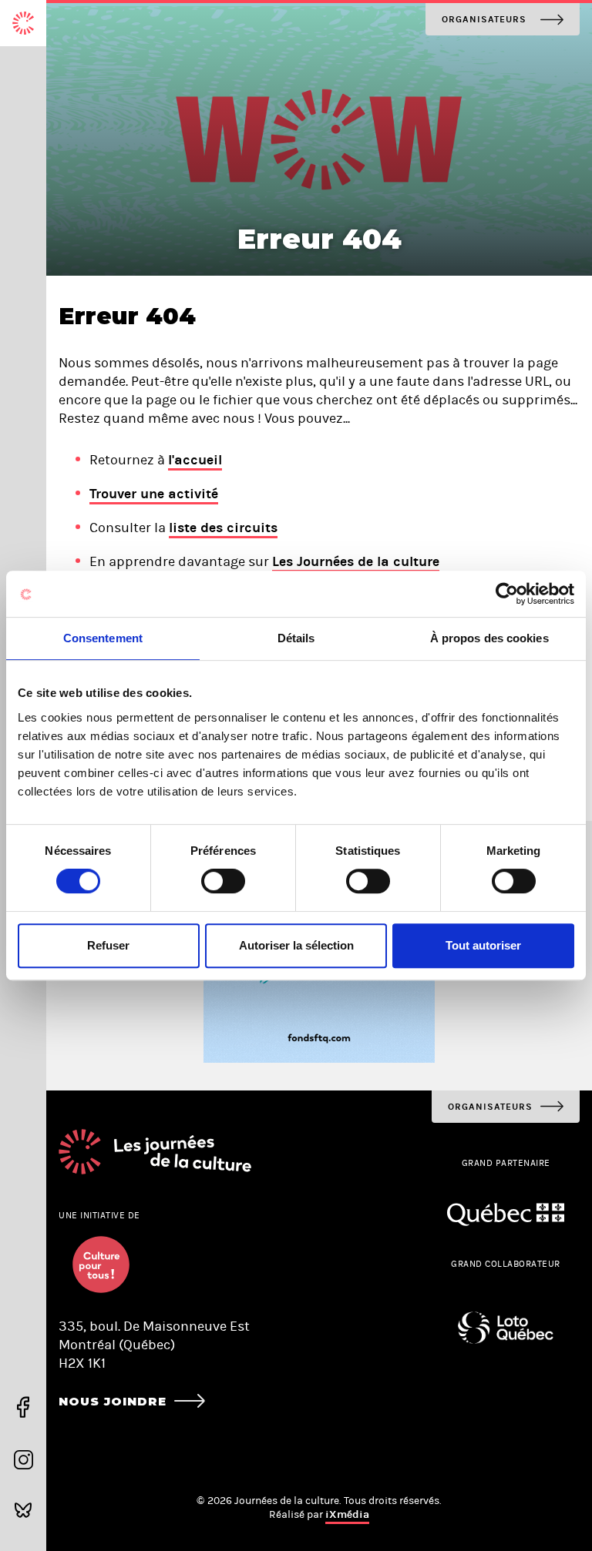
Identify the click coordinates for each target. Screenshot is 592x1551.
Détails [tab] (296, 638)
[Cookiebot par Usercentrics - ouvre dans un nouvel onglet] (506, 593)
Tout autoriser (483, 945)
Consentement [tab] (103, 638)
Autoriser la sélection (296, 945)
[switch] (223, 881)
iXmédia (347, 1514)
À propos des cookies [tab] (489, 638)
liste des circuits (223, 527)
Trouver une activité (153, 493)
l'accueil (195, 459)
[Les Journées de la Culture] (23, 23)
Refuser (108, 945)
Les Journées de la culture (355, 561)
